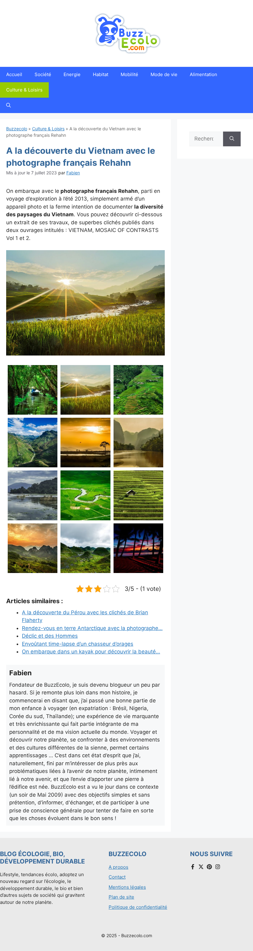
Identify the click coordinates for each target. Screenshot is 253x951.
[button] (8, 105)
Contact (117, 877)
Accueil (14, 74)
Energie (72, 74)
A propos (118, 867)
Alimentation (203, 74)
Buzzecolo (16, 128)
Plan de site (121, 897)
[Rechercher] (232, 139)
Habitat (100, 74)
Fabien (73, 172)
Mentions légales (127, 887)
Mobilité (129, 74)
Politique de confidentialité (138, 907)
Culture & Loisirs (24, 90)
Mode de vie (164, 74)
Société (43, 74)
